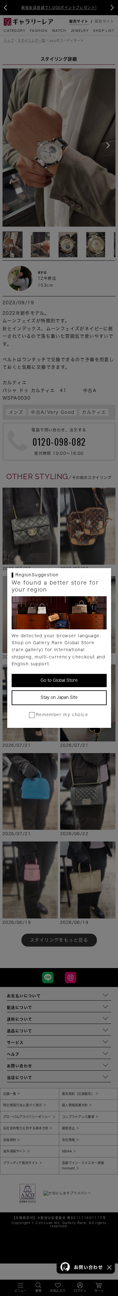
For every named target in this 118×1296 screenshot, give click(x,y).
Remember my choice (62, 715)
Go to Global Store (59, 680)
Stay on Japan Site (59, 697)
